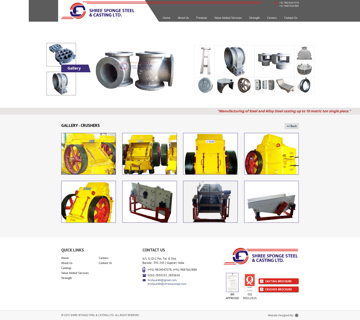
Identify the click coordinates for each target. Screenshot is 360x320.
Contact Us (290, 18)
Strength (254, 18)
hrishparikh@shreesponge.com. (167, 284)
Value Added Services (228, 18)
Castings (66, 268)
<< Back (292, 126)
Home (166, 18)
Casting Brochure (278, 281)
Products (201, 18)
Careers (272, 18)
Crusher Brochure (278, 289)
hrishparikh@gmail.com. (162, 280)
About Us (183, 18)
